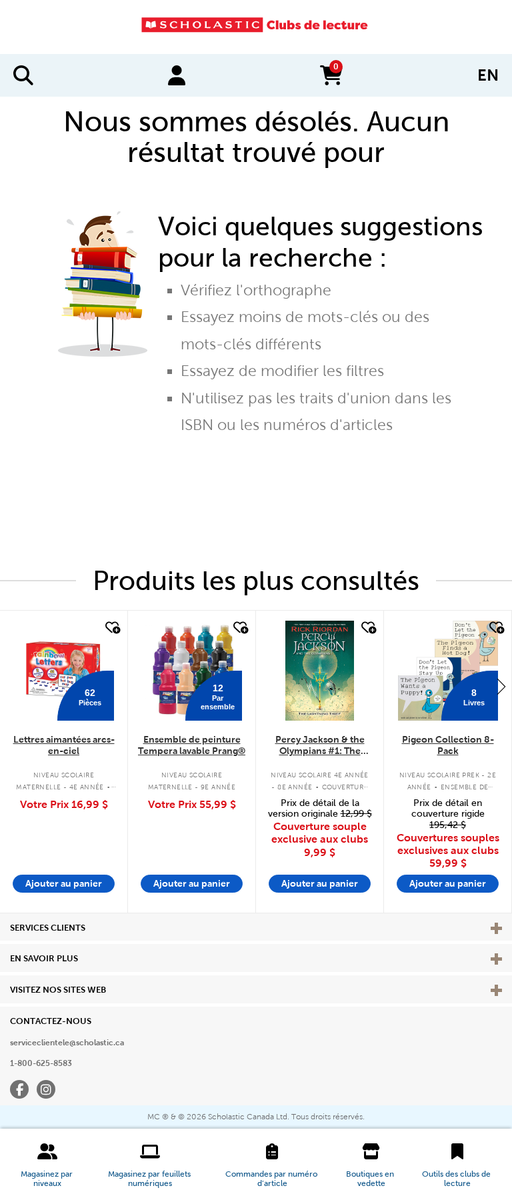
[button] (47, 1165)
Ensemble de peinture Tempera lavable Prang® (191, 745)
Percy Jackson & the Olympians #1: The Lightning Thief (320, 745)
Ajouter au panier (63, 883)
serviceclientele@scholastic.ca (67, 1042)
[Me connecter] (176, 75)
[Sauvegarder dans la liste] (111, 628)
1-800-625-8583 (41, 1063)
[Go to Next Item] (501, 686)
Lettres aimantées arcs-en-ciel (64, 745)
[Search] (23, 75)
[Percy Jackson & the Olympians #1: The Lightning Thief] (319, 671)
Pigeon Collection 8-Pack (448, 745)
